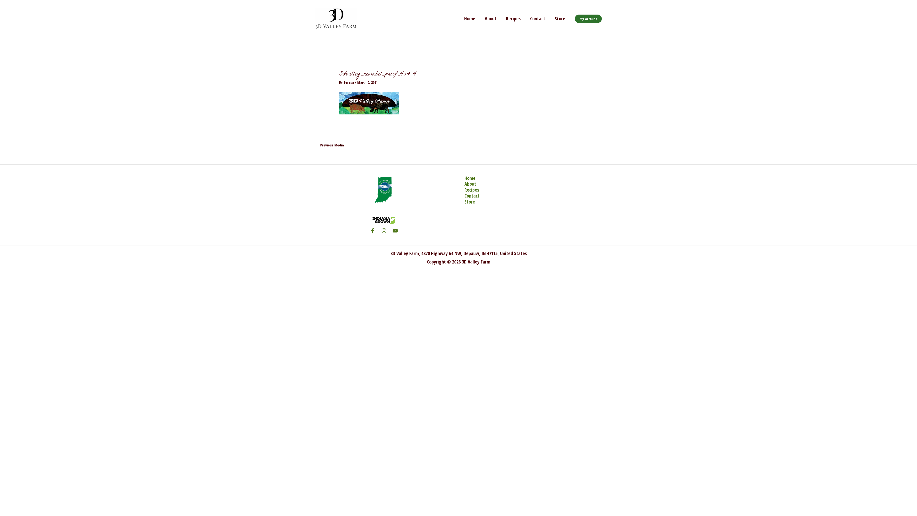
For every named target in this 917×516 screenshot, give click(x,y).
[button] (588, 19)
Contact (537, 18)
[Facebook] (373, 231)
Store (560, 18)
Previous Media (330, 145)
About (490, 18)
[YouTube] (395, 231)
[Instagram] (384, 231)
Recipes (513, 18)
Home (469, 18)
